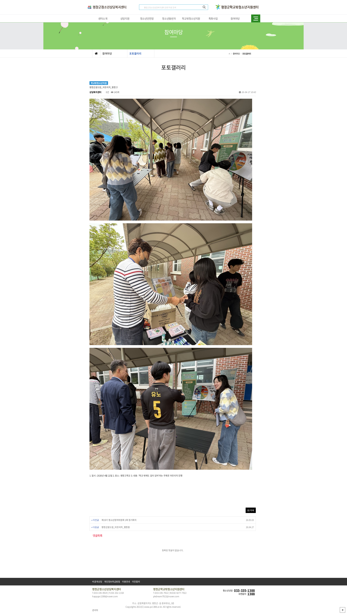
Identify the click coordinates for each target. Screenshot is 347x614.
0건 (107, 92)
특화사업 (213, 18)
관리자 (95, 610)
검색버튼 (204, 7)
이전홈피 (136, 581)
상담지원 (124, 18)
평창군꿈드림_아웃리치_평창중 (116, 527)
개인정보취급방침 (112, 581)
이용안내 (126, 581)
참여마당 (235, 18)
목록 (252, 510)
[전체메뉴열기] (255, 18)
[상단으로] (342, 610)
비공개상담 (97, 581)
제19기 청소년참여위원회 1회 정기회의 (119, 520)
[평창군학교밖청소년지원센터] (237, 5)
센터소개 (102, 18)
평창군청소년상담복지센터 (107, 7)
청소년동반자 (169, 18)
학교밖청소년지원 (191, 18)
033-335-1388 (244, 590)
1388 (251, 594)
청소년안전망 (147, 18)
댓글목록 (97, 536)
